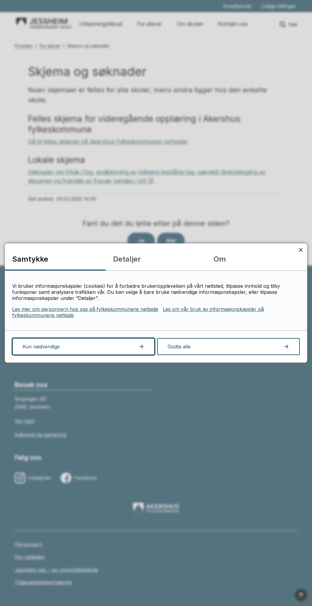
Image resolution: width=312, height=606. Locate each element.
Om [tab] (220, 259)
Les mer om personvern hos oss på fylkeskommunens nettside (85, 309)
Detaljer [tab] (127, 259)
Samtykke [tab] (30, 259)
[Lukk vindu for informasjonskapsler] (301, 250)
